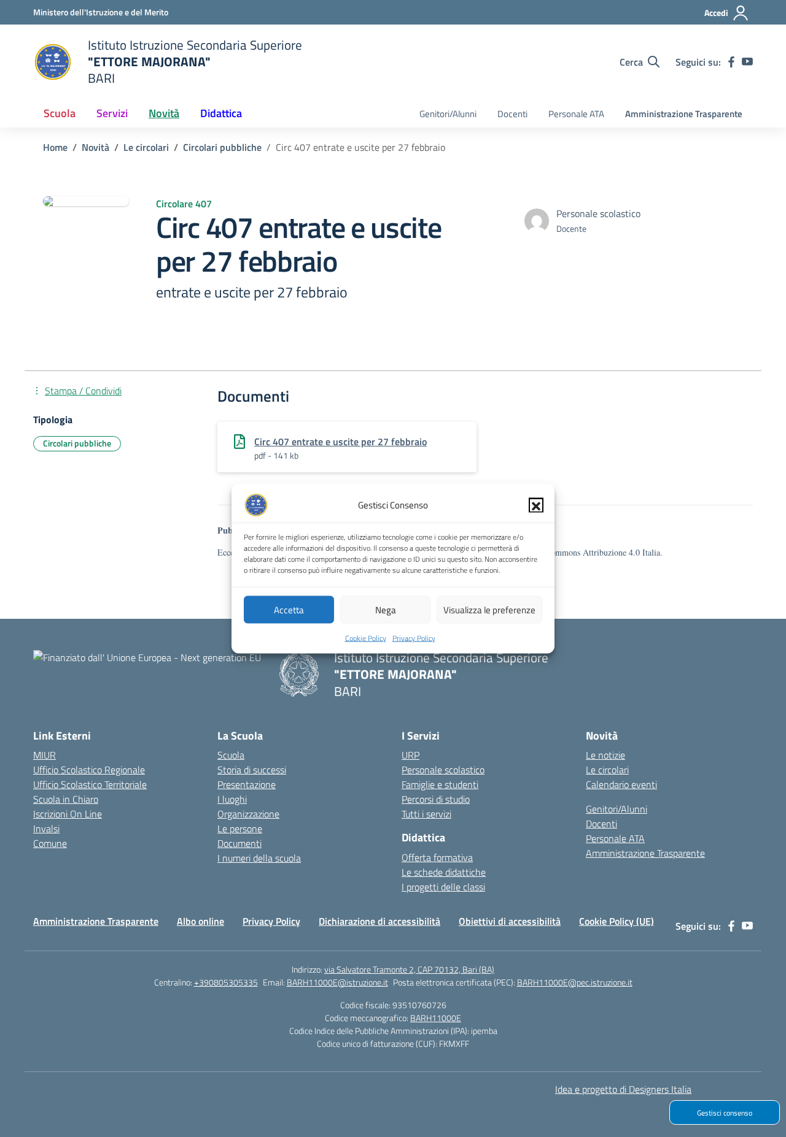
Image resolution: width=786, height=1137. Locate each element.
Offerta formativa (437, 857)
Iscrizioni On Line (67, 813)
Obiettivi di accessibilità (510, 921)
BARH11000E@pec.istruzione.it (574, 982)
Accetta (289, 609)
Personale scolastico (443, 769)
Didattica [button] (221, 113)
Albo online (200, 921)
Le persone (239, 828)
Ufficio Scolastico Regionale (89, 769)
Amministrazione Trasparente (683, 114)
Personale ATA (576, 114)
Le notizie (605, 755)
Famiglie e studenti (440, 784)
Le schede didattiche (444, 872)
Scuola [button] (60, 113)
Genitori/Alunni (448, 114)
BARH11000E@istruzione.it (337, 982)
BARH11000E (435, 1017)
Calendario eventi (621, 784)
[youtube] (747, 61)
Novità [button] (164, 113)
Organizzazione (248, 813)
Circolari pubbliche (77, 443)
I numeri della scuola (259, 858)
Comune (50, 843)
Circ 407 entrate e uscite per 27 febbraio (340, 441)
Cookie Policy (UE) (616, 921)
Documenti (239, 843)
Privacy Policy (413, 638)
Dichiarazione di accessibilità (379, 921)
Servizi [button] (112, 113)
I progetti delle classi (443, 886)
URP (410, 755)
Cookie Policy (365, 638)
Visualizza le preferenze (489, 609)
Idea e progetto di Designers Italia (623, 1089)
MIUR (44, 755)
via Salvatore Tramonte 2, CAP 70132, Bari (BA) (409, 969)
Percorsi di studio (436, 799)
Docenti (512, 114)
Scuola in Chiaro (65, 799)
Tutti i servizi (426, 813)
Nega (385, 609)
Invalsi (46, 828)
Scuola (230, 755)
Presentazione (246, 784)
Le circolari (607, 769)
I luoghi (232, 799)
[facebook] (731, 61)
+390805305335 (226, 982)
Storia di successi (251, 769)
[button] (536, 505)
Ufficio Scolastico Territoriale (90, 784)
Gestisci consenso (724, 1113)
